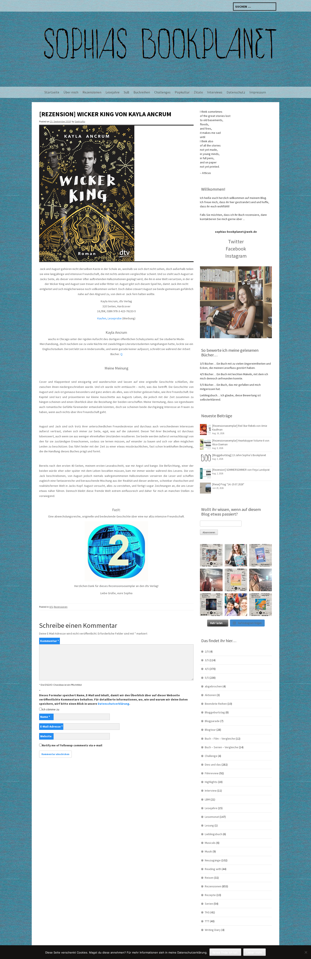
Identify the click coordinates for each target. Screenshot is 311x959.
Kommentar (49, 641)
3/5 (207, 660)
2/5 (207, 651)
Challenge (211, 756)
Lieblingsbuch (213, 834)
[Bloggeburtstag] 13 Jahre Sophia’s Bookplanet (239, 455)
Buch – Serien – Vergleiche (221, 747)
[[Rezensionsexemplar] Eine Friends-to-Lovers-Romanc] (260, 555)
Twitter (236, 241)
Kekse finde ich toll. (225, 952)
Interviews (214, 92)
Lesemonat (212, 817)
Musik (208, 851)
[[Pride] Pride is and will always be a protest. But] (236, 604)
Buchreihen (141, 92)
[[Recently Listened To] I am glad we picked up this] (260, 604)
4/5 (51, 606)
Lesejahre (113, 92)
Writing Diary (213, 930)
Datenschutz (236, 92)
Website (46, 736)
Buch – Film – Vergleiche (220, 738)
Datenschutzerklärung (113, 704)
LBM (207, 799)
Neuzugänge (213, 860)
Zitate (198, 92)
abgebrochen (213, 686)
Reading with (213, 869)
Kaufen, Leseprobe (109, 318)
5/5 (207, 678)
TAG (207, 912)
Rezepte (210, 895)
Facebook (236, 248)
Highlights (211, 782)
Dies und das (213, 764)
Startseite (51, 92)
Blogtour (210, 730)
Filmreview (212, 773)
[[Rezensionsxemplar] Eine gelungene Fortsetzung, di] (236, 580)
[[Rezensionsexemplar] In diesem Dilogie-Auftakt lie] (211, 604)
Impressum (257, 92)
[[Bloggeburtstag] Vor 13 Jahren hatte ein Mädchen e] (236, 555)
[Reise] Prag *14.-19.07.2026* (228, 484)
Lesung (209, 825)
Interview (211, 790)
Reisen (209, 878)
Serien (209, 904)
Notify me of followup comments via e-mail (72, 745)
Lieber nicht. (254, 952)
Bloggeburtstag (215, 712)
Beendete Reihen (216, 704)
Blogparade (212, 721)
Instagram (236, 256)
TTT (207, 921)
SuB (126, 92)
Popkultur (182, 92)
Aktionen (210, 695)
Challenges (162, 92)
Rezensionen (92, 92)
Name (45, 717)
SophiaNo (80, 121)
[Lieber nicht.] (306, 952)
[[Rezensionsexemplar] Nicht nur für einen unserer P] (211, 555)
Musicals (210, 843)
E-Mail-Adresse (51, 726)
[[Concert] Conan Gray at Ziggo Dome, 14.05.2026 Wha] (260, 580)
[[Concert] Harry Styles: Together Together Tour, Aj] (211, 580)
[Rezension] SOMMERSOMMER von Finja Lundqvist (241, 470)
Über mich (70, 92)
